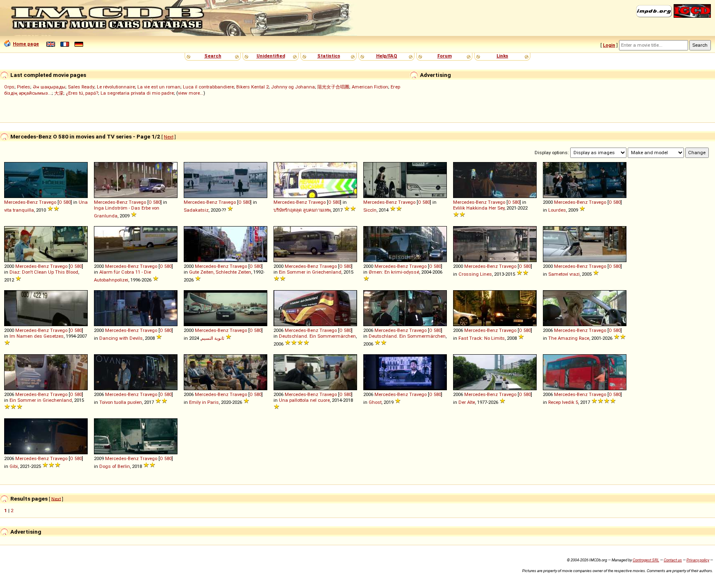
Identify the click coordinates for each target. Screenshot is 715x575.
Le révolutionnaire (116, 87)
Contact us (673, 560)
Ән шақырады (49, 87)
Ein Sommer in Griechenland (310, 272)
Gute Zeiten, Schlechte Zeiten (220, 272)
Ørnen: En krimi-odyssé (394, 272)
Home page (26, 44)
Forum (444, 56)
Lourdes (557, 210)
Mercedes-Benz (21, 202)
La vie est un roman (158, 87)
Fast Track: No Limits (481, 338)
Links (502, 56)
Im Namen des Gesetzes (37, 336)
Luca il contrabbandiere (208, 87)
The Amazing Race (568, 338)
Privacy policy (697, 560)
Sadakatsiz (196, 210)
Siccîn (370, 210)
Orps (9, 87)
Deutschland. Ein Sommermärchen (317, 336)
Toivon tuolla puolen (120, 402)
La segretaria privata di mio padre (137, 93)
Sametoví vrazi (564, 274)
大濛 (58, 93)
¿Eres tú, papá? (82, 93)
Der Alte (466, 402)
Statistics (328, 56)
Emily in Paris (204, 402)
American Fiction (370, 87)
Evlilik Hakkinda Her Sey (478, 208)
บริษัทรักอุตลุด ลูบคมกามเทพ (302, 210)
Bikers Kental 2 (252, 87)
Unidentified (271, 56)
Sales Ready (81, 87)
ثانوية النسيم (212, 338)
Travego (47, 202)
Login (609, 45)
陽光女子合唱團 (333, 87)
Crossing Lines (475, 274)
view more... (191, 93)
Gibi (14, 466)
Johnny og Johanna (293, 87)
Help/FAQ (386, 56)
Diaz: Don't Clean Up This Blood (44, 272)
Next (168, 137)
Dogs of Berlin (114, 466)
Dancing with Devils (121, 338)
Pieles (23, 87)
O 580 (65, 202)
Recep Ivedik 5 (563, 402)
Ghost (375, 402)
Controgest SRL (646, 560)
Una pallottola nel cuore (304, 400)
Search (212, 56)
